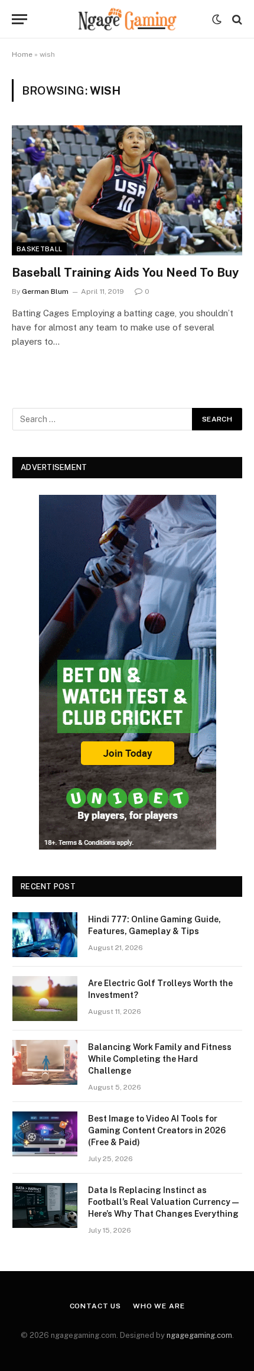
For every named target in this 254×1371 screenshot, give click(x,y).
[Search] (236, 19)
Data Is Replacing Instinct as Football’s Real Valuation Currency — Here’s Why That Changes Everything (163, 1201)
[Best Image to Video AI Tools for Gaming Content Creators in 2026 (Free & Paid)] (44, 1133)
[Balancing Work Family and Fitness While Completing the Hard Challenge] (44, 1062)
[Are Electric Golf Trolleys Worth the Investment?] (44, 998)
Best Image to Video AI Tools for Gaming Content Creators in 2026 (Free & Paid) (157, 1130)
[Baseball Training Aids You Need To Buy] (127, 190)
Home (22, 54)
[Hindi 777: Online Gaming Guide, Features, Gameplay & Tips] (44, 934)
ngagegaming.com (199, 1335)
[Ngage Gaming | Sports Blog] (127, 19)
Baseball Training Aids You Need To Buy (125, 272)
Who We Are (158, 1306)
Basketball (39, 248)
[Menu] (19, 19)
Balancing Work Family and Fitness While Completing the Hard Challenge (160, 1058)
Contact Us (95, 1306)
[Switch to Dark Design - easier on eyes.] (216, 19)
